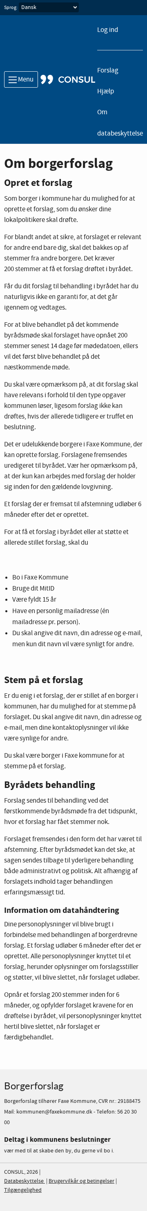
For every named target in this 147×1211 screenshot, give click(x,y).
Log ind (107, 30)
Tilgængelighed (23, 1190)
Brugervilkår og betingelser (81, 1181)
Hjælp (105, 91)
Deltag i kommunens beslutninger (57, 1139)
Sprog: (11, 8)
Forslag (107, 70)
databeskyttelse (120, 133)
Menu (25, 79)
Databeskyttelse (24, 1181)
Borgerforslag (33, 1085)
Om (102, 112)
